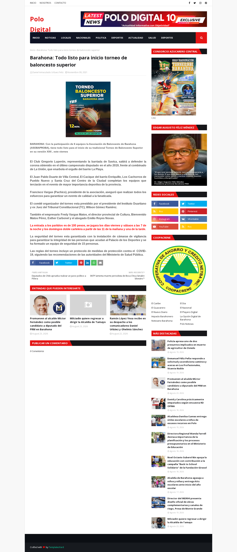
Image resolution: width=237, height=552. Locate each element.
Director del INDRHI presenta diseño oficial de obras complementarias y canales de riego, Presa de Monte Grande (184, 503)
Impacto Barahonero (162, 316)
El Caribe (156, 303)
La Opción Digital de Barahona (190, 318)
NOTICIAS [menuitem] (50, 37)
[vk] (193, 219)
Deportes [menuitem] (167, 37)
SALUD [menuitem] (152, 37)
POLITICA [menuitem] (101, 37)
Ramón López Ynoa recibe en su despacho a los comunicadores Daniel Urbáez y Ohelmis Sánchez (128, 324)
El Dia (183, 303)
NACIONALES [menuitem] (83, 37)
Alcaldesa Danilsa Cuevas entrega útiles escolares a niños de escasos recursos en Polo (186, 420)
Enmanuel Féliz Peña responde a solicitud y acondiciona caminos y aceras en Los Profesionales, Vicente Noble (186, 363)
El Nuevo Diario (159, 312)
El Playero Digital (188, 312)
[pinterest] (205, 3)
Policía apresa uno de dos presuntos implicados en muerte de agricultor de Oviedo (186, 345)
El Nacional (186, 307)
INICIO (33, 2)
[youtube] (164, 227)
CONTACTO (60, 2)
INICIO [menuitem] (36, 37)
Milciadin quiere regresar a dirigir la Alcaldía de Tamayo (88, 320)
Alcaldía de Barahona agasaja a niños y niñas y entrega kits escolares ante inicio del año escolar (185, 483)
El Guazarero (158, 307)
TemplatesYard (56, 547)
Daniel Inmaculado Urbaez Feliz (48, 72)
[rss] (164, 211)
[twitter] (195, 3)
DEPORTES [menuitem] (117, 37)
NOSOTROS (45, 2)
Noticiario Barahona (161, 320)
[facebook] (189, 3)
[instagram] (200, 3)
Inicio (32, 50)
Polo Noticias (187, 323)
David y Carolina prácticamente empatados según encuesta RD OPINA (185, 403)
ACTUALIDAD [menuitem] (135, 37)
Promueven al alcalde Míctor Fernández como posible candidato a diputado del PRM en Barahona (48, 324)
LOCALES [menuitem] (66, 37)
